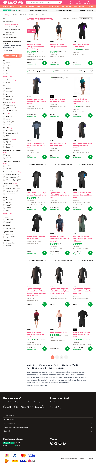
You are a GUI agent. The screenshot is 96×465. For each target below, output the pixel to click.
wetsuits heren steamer (13, 29)
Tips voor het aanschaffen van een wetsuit (12, 47)
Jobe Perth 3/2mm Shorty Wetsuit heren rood (35, 334)
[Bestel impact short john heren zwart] (67, 156)
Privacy (82, 458)
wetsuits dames (8, 32)
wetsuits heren (8, 22)
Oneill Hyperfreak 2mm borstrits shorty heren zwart (82, 334)
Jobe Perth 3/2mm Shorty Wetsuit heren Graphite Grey (35, 46)
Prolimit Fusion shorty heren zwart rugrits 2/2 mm (36, 145)
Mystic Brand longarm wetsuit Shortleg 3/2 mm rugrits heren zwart (59, 291)
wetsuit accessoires (10, 37)
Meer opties (7, 76)
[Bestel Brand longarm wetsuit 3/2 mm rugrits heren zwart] (90, 304)
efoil (51, 6)
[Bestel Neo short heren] (67, 348)
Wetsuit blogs (7, 50)
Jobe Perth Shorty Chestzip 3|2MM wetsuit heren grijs (59, 238)
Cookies (90, 458)
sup (46, 6)
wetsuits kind (7, 35)
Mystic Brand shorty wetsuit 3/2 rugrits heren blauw (36, 101)
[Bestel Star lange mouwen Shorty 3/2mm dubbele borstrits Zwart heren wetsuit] (44, 304)
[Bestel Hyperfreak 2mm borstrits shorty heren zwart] (90, 348)
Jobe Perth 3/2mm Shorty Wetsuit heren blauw (58, 46)
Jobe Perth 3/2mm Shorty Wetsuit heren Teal (81, 101)
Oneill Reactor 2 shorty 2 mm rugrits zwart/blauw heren (82, 195)
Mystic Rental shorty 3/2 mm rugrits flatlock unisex (82, 145)
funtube (40, 6)
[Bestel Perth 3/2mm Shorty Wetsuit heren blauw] (67, 63)
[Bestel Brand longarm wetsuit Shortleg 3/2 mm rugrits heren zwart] (67, 304)
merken (90, 6)
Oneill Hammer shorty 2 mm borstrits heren (59, 100)
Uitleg (14, 80)
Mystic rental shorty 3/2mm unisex (81, 45)
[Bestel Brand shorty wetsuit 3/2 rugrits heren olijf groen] (90, 252)
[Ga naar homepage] (13, 2)
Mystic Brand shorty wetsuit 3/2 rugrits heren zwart (59, 195)
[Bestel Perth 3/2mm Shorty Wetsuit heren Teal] (90, 115)
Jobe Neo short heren (58, 332)
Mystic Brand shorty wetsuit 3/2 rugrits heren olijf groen (82, 238)
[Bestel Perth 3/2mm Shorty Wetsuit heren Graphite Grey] (44, 63)
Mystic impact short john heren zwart (58, 144)
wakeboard (22, 6)
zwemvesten (79, 6)
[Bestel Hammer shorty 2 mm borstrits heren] (67, 115)
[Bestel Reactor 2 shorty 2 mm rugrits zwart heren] (44, 208)
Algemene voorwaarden (69, 458)
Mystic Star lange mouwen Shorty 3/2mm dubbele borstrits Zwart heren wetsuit (36, 292)
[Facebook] (55, 443)
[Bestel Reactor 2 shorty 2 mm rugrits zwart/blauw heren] (90, 208)
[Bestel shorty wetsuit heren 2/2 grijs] (44, 252)
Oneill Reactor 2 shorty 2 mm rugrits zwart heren (36, 194)
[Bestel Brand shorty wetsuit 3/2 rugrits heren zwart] (67, 208)
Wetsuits (6, 19)
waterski (31, 6)
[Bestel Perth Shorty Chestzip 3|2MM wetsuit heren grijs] (67, 252)
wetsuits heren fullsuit (12, 27)
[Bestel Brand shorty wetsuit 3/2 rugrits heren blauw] (44, 115)
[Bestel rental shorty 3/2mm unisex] (90, 63)
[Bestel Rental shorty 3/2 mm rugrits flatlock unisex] (90, 156)
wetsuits (69, 6)
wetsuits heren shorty (12, 24)
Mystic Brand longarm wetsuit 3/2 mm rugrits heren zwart (82, 291)
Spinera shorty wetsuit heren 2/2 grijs (36, 237)
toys (62, 6)
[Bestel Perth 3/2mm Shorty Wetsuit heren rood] (44, 348)
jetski (57, 6)
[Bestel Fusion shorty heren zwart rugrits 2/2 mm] (44, 156)
